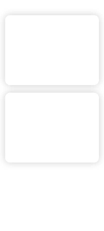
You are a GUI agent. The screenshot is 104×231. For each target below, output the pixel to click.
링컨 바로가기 (27, 147)
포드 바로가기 (27, 70)
